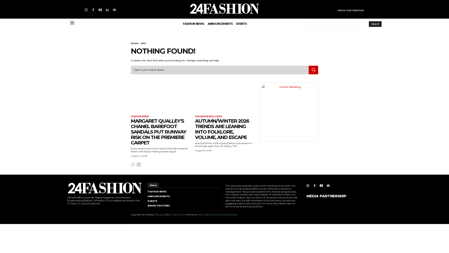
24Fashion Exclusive (208, 116)
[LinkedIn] (107, 10)
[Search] (313, 70)
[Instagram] (86, 10)
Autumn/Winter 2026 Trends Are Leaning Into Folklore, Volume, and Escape (222, 129)
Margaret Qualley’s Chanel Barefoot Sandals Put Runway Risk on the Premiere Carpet (158, 131)
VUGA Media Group (207, 214)
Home (134, 43)
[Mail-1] (114, 10)
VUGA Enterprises (228, 214)
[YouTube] (100, 10)
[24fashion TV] (224, 8)
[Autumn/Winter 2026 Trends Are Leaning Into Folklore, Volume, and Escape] (224, 97)
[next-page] (138, 164)
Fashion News (140, 116)
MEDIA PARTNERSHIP (326, 196)
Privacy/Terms (177, 214)
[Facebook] (93, 10)
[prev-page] (133, 164)
